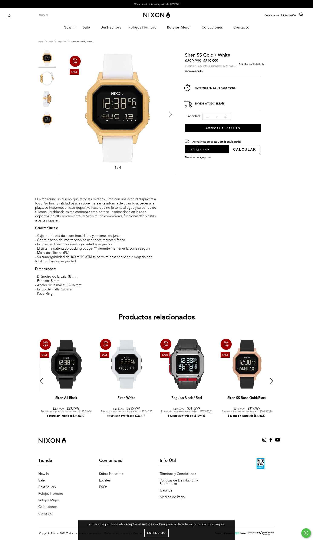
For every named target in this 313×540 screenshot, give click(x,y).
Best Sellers (111, 27)
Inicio (40, 42)
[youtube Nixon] (277, 440)
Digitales (62, 42)
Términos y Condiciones (178, 474)
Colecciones (213, 27)
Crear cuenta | (272, 15)
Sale (87, 27)
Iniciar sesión (288, 15)
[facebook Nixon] (271, 440)
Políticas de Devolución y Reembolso (179, 482)
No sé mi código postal (198, 157)
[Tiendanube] (261, 534)
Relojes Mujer (179, 27)
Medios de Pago (172, 497)
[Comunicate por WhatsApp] (306, 533)
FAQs (103, 487)
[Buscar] (9, 16)
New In (69, 27)
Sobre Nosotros (111, 474)
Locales (105, 480)
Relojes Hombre (143, 27)
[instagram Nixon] (264, 440)
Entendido (156, 533)
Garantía (166, 490)
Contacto (241, 27)
